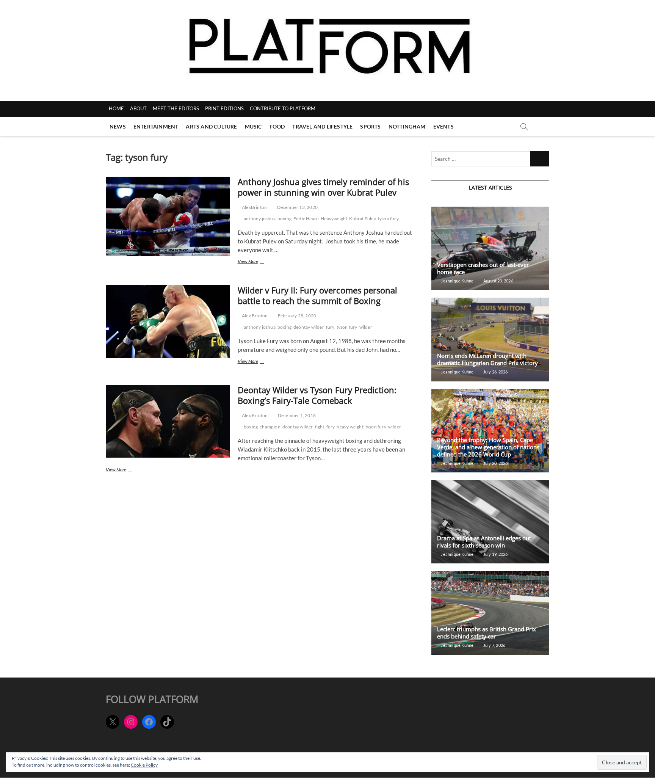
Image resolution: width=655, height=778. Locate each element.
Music (253, 126)
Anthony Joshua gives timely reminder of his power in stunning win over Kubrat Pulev (323, 187)
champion (270, 427)
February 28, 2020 (296, 315)
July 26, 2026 (495, 371)
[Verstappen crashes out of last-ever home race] (490, 248)
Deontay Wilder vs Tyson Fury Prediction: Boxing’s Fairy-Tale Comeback (317, 395)
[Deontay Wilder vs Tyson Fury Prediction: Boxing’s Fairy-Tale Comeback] (168, 421)
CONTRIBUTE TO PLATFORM (282, 108)
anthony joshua (260, 218)
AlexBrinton (254, 207)
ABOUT (138, 108)
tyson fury (388, 218)
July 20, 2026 (495, 463)
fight (319, 427)
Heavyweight (334, 218)
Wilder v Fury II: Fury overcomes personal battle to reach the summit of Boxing (317, 295)
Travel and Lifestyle (322, 126)
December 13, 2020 (297, 207)
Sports (370, 126)
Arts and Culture (211, 126)
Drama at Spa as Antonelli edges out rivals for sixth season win (484, 541)
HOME (116, 108)
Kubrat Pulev (362, 218)
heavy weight (350, 427)
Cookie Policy (144, 765)
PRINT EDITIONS (224, 108)
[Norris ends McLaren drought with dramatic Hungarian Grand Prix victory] (490, 339)
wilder (365, 327)
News (118, 126)
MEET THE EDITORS (176, 108)
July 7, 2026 (494, 645)
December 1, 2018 (296, 415)
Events (443, 126)
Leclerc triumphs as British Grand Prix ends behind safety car (486, 632)
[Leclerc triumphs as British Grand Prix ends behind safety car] (490, 612)
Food (277, 126)
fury (330, 327)
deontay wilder (308, 327)
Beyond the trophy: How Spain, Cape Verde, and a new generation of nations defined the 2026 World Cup (488, 447)
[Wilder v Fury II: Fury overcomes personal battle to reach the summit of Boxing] (168, 321)
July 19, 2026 (495, 554)
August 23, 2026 (498, 280)
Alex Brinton (254, 315)
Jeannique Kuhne (456, 280)
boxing (284, 218)
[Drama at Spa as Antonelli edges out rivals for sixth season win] (490, 521)
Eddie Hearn (306, 218)
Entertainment (156, 126)
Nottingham (407, 126)
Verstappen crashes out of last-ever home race (483, 268)
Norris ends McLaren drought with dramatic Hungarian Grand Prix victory (487, 359)
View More (256, 262)
